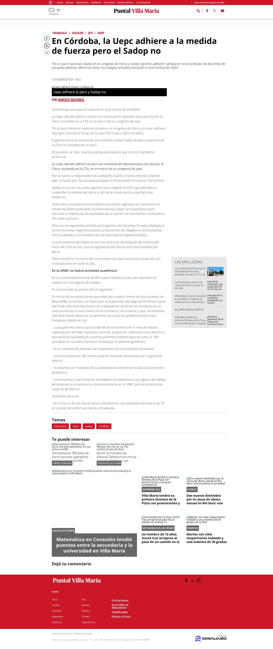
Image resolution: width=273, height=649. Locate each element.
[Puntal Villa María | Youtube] (222, 11)
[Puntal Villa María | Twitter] (214, 11)
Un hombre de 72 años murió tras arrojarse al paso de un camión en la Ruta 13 (160, 540)
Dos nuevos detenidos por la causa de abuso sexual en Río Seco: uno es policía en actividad (205, 501)
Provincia (56, 622)
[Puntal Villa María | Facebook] (207, 11)
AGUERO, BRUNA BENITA (189, 309)
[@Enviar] (46, 53)
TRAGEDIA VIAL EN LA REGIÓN (109, 463)
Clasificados (143, 3)
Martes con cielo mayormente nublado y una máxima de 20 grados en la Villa (207, 540)
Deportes (96, 3)
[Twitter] (46, 46)
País (84, 599)
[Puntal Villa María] (77, 582)
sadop (88, 426)
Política (85, 610)
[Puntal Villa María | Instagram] (198, 580)
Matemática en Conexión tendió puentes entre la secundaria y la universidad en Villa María (94, 545)
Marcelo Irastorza (71, 99)
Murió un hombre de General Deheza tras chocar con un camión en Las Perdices (117, 459)
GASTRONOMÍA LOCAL (151, 489)
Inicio (60, 3)
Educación (60, 426)
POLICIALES (192, 489)
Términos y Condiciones (61, 633)
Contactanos (120, 600)
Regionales (82, 3)
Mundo (85, 605)
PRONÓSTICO (192, 528)
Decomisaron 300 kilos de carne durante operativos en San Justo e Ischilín (70, 457)
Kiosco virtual (125, 3)
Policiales (109, 3)
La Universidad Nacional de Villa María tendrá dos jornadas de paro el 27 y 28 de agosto (190, 273)
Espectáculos (89, 622)
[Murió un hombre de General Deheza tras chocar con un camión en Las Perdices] (117, 449)
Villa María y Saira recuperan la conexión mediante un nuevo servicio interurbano (190, 299)
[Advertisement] (199, 190)
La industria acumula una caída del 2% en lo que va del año (189, 285)
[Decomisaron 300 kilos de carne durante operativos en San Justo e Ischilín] (72, 449)
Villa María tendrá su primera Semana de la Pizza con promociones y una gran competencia (190, 321)
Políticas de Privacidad (83, 633)
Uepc (76, 426)
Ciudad (70, 3)
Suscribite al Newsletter (120, 606)
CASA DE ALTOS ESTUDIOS (63, 531)
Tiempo (86, 616)
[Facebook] (46, 38)
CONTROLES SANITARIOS (62, 463)
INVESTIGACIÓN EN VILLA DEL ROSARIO (158, 528)
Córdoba (104, 426)
